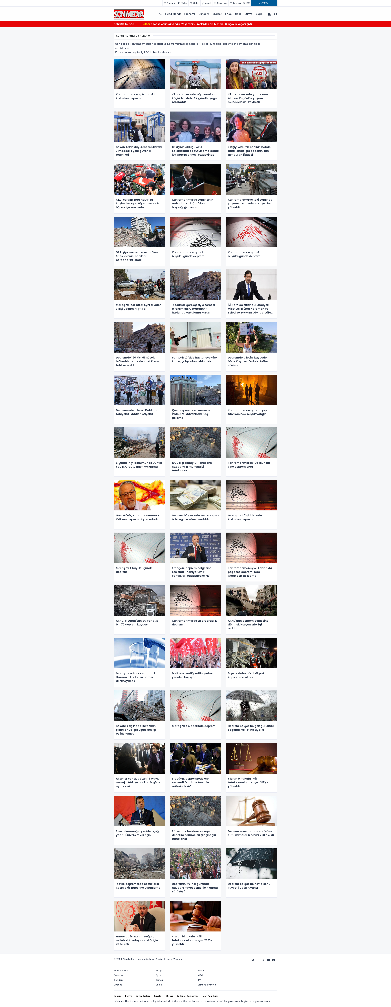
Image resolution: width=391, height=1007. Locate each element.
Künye (128, 996)
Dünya (248, 14)
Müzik (201, 975)
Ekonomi (189, 14)
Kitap (228, 14)
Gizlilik (169, 996)
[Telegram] (273, 960)
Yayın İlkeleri (143, 996)
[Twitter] (252, 960)
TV (199, 980)
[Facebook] (257, 960)
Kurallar (157, 996)
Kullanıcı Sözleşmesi (188, 996)
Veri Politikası (210, 996)
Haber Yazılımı (174, 959)
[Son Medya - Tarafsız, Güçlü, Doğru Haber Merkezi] (129, 13)
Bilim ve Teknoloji (207, 984)
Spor (238, 14)
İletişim (117, 996)
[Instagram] (263, 960)
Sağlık (259, 14)
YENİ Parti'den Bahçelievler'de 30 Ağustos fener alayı (179, 24)
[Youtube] (268, 960)
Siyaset (217, 14)
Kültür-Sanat (173, 14)
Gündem (203, 14)
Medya (201, 970)
